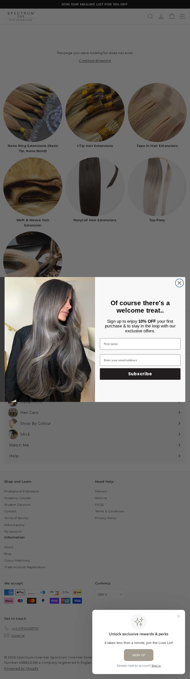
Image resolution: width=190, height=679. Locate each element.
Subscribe (140, 374)
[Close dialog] (179, 283)
